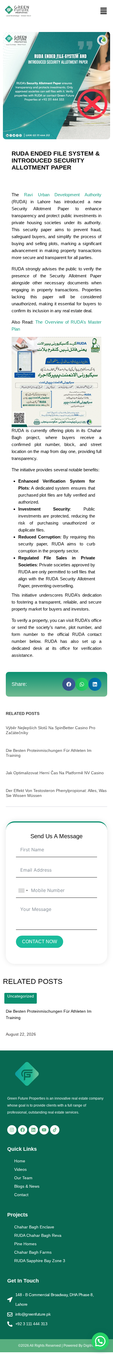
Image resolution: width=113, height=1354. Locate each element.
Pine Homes (25, 1243)
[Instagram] (12, 1129)
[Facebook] (22, 1129)
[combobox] (23, 891)
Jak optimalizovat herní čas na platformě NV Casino (55, 772)
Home (19, 1161)
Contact (21, 1194)
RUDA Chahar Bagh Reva (37, 1235)
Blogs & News (26, 1186)
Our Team (23, 1177)
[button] (104, 11)
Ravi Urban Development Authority (62, 194)
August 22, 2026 (21, 1034)
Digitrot (89, 1346)
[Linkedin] (33, 1129)
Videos (20, 1169)
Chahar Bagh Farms (33, 1252)
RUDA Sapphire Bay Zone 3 (39, 1260)
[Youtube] (44, 1129)
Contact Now (39, 941)
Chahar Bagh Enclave (34, 1227)
